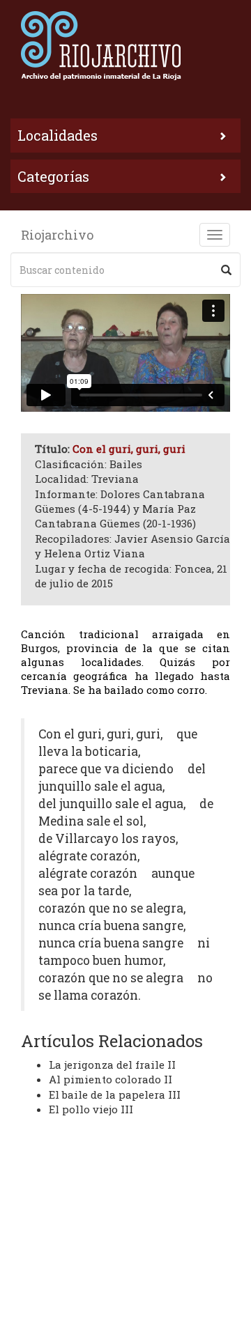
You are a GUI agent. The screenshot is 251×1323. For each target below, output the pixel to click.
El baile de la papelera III (115, 1094)
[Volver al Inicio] (125, 45)
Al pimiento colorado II (110, 1079)
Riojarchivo (57, 234)
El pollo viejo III (91, 1109)
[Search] (226, 269)
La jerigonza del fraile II (112, 1064)
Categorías (53, 176)
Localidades (57, 135)
